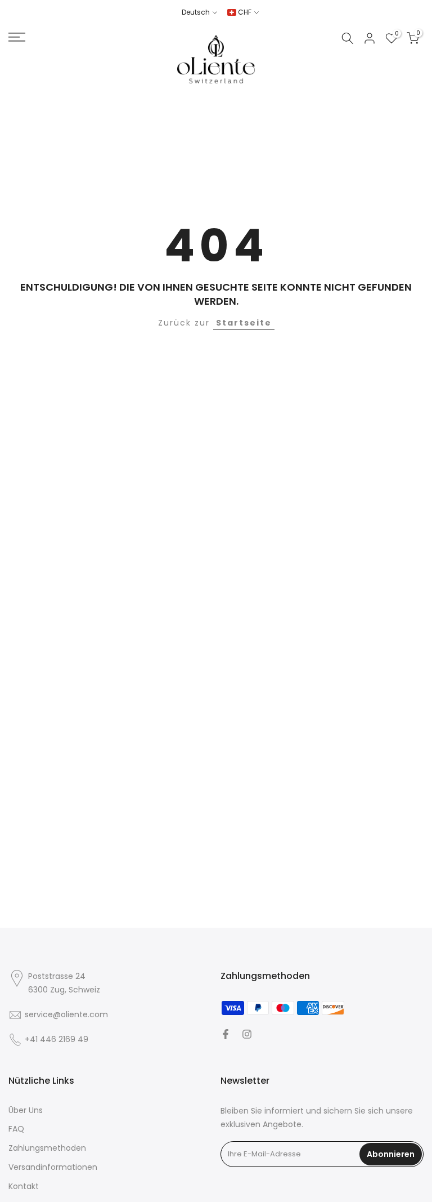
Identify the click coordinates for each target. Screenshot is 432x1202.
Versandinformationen (52, 1167)
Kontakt (23, 1186)
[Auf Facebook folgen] (225, 1034)
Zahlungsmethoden (47, 1148)
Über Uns (25, 1110)
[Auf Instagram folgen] (247, 1034)
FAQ (16, 1129)
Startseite (244, 322)
